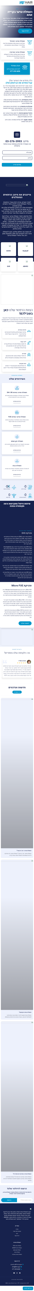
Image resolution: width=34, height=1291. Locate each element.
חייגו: (17, 141)
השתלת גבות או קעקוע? (25, 1012)
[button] (5, 2)
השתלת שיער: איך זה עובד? (24, 851)
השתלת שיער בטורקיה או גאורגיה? (22, 1174)
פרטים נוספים (17, 401)
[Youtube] (14, 1273)
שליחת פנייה (17, 165)
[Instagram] (17, 1273)
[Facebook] (20, 1273)
